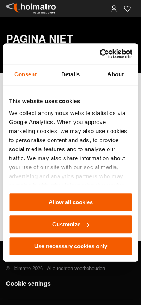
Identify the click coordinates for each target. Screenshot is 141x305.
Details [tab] (70, 74)
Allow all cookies (71, 202)
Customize (66, 224)
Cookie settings (28, 284)
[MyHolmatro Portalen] (114, 8)
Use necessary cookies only (70, 246)
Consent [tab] (25, 74)
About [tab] (115, 74)
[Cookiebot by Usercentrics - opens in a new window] (100, 54)
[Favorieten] (127, 8)
